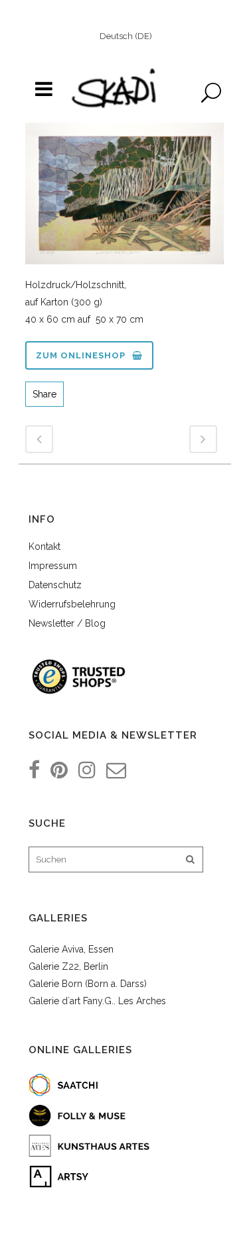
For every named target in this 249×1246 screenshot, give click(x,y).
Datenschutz (55, 585)
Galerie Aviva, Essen (71, 949)
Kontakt (44, 546)
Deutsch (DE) (126, 36)
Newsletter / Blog (67, 623)
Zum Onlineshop (80, 355)
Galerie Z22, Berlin (68, 966)
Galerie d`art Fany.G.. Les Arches (97, 1001)
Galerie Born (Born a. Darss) (88, 983)
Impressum (53, 566)
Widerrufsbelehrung (72, 604)
